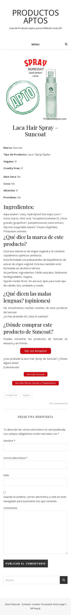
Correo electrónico (15, 458)
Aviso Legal (59, 604)
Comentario (10, 508)
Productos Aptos (35, 16)
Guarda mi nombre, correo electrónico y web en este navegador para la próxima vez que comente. (34, 499)
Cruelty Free (11, 395)
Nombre (9, 440)
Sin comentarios (58, 403)
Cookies (36, 604)
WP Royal (35, 608)
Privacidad (46, 604)
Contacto (26, 604)
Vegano (26, 395)
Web (6, 475)
